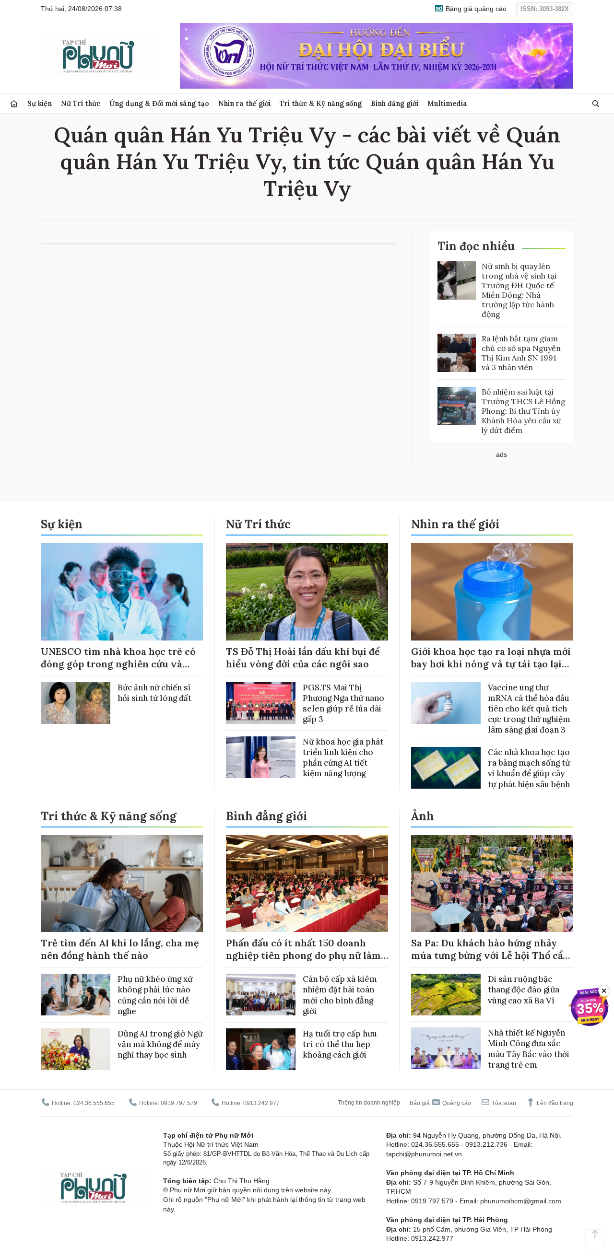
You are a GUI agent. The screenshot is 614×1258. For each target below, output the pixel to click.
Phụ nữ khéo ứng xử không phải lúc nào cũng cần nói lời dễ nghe (155, 995)
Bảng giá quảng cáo (475, 8)
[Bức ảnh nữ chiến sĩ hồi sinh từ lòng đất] (75, 703)
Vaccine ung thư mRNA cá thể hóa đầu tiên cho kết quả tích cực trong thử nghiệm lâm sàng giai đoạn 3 (529, 708)
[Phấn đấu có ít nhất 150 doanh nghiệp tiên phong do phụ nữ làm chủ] (307, 883)
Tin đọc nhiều (476, 246)
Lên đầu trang (554, 1103)
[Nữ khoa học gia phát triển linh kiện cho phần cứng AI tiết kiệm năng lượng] (260, 757)
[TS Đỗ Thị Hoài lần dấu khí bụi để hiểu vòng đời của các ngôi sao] (307, 592)
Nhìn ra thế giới (244, 103)
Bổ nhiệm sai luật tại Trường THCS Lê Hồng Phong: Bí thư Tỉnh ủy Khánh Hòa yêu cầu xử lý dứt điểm (524, 411)
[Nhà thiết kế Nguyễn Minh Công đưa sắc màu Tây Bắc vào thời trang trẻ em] (446, 1048)
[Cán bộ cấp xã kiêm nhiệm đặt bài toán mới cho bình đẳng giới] (260, 994)
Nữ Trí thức (80, 103)
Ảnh (422, 816)
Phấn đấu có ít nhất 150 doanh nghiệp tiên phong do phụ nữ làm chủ (303, 955)
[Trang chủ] (14, 103)
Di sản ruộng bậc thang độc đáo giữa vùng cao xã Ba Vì (523, 989)
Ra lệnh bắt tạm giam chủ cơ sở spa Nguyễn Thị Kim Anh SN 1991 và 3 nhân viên (521, 353)
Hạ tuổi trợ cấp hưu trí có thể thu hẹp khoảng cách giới (340, 1044)
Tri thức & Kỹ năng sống (321, 103)
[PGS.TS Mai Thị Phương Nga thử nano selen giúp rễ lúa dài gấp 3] (260, 703)
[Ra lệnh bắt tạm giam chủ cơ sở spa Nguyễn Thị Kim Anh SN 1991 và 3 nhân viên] (456, 353)
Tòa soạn (503, 1103)
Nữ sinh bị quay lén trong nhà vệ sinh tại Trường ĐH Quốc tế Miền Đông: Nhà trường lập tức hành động (519, 290)
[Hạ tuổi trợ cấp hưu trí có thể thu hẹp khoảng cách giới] (260, 1049)
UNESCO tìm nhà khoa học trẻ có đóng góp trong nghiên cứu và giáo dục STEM (118, 663)
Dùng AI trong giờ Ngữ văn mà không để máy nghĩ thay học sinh (160, 1044)
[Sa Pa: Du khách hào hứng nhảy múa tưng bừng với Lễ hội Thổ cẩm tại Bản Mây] (492, 883)
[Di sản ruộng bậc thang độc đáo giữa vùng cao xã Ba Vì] (446, 994)
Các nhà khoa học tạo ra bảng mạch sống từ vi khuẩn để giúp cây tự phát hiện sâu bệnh (529, 768)
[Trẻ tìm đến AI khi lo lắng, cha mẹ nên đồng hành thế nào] (122, 883)
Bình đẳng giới (394, 103)
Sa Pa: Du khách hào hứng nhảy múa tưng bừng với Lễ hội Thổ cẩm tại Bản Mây (491, 955)
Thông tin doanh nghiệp (369, 1102)
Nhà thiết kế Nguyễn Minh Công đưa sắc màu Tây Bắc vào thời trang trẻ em (528, 1048)
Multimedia (447, 103)
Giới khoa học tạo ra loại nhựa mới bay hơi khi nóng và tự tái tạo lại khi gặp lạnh (491, 663)
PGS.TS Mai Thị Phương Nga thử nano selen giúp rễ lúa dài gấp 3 (343, 703)
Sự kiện (39, 103)
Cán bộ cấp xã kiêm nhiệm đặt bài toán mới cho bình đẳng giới (340, 995)
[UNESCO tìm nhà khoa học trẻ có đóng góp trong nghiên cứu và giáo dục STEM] (122, 592)
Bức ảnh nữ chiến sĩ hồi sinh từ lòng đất (154, 692)
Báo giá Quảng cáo (440, 1103)
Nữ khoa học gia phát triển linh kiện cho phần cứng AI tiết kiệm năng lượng (343, 757)
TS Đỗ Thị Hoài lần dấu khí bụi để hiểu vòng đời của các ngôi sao (303, 657)
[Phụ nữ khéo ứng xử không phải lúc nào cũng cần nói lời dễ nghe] (75, 994)
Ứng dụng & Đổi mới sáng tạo (159, 103)
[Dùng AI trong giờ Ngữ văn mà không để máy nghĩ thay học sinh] (75, 1049)
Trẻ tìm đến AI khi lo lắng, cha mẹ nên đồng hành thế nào (120, 949)
